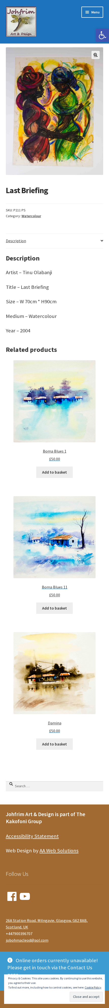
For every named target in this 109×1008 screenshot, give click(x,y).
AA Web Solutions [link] (59, 850)
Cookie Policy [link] (93, 987)
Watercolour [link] (31, 216)
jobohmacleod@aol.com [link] (27, 940)
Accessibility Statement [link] (32, 836)
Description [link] (16, 240)
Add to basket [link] (54, 472)
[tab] (54, 241)
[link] (102, 35)
